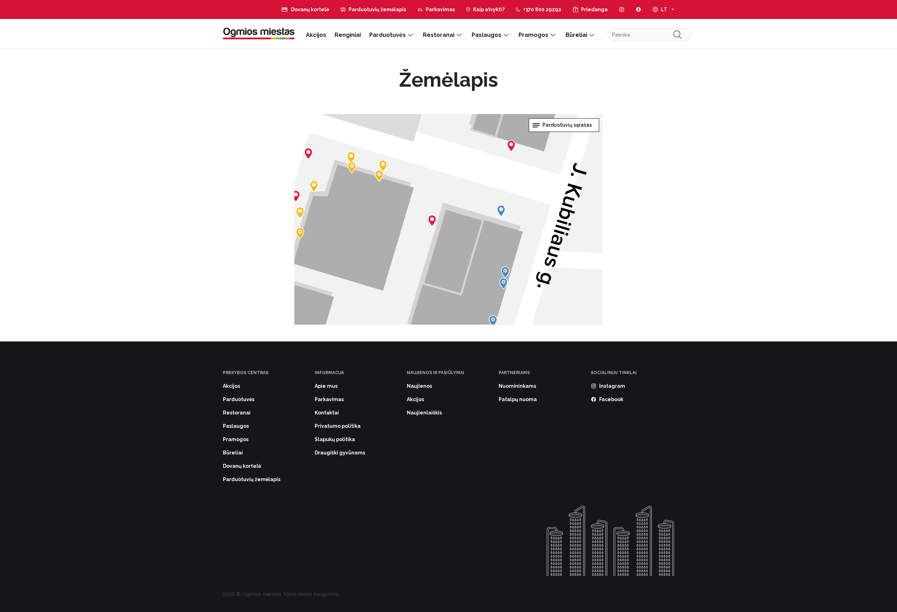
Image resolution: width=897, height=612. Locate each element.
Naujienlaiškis (424, 412)
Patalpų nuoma (518, 399)
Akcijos (316, 35)
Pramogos (533, 35)
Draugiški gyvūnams (340, 452)
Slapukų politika (335, 439)
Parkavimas (440, 9)
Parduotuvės (387, 35)
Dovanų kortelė (310, 9)
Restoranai (438, 35)
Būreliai (576, 35)
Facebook (611, 399)
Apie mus (326, 386)
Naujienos (419, 386)
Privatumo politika (338, 426)
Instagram (612, 386)
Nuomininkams (517, 386)
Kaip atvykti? (489, 9)
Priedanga (594, 9)
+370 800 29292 (542, 9)
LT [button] (664, 9)
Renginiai (348, 35)
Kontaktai (327, 412)
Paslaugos (486, 35)
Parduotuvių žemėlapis (377, 9)
